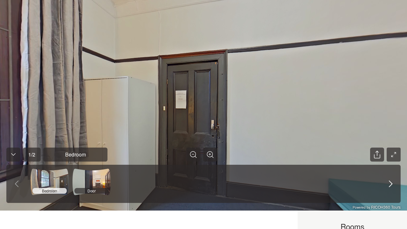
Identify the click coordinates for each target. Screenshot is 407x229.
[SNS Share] (377, 155)
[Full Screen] (394, 155)
